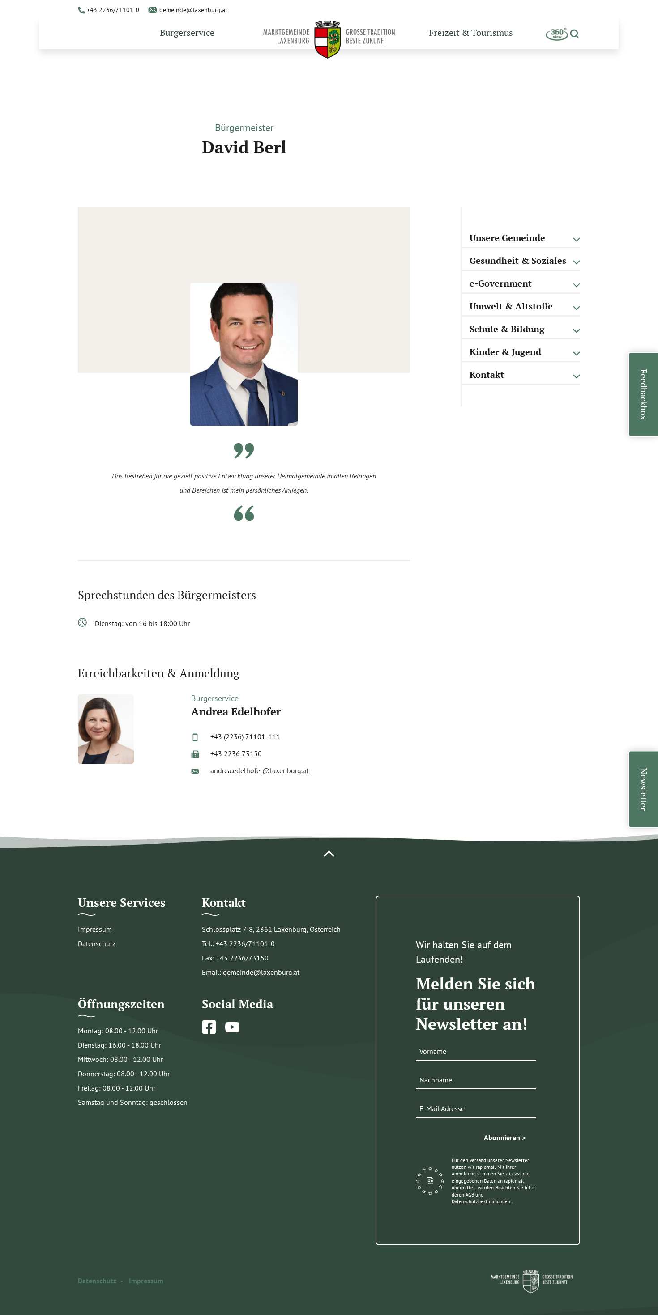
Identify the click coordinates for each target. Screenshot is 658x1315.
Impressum (95, 929)
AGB (470, 1195)
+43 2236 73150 (236, 753)
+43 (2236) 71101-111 (245, 736)
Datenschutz (96, 943)
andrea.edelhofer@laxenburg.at (259, 770)
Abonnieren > (505, 1137)
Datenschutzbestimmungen (481, 1201)
